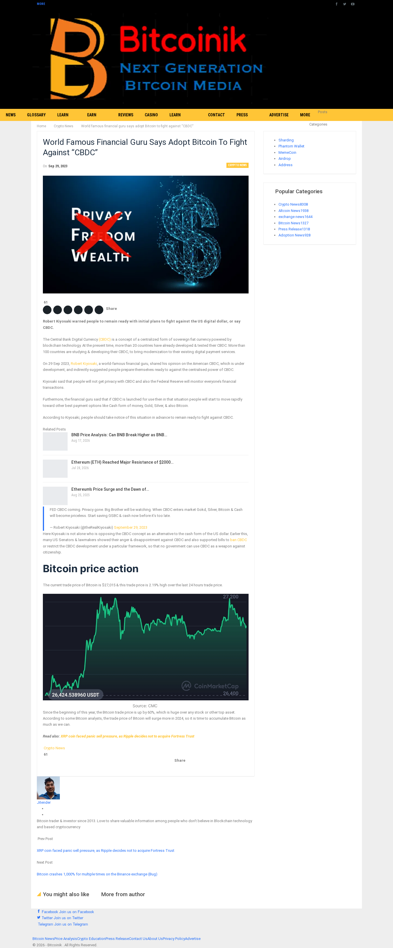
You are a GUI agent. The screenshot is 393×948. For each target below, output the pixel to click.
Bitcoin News (293, 223)
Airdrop (284, 158)
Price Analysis (65, 938)
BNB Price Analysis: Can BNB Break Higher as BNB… (119, 435)
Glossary (36, 115)
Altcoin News (293, 210)
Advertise (279, 115)
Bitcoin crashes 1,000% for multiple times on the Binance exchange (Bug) (97, 874)
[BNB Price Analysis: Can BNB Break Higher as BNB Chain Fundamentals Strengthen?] (55, 441)
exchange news (295, 217)
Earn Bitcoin (94, 121)
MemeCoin (287, 152)
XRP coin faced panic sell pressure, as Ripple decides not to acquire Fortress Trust (127, 736)
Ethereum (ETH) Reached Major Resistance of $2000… (122, 462)
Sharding (286, 140)
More (41, 4)
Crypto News (237, 165)
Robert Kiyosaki (84, 363)
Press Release (243, 121)
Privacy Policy (174, 938)
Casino (151, 115)
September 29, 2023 (130, 527)
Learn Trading (65, 121)
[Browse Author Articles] (48, 787)
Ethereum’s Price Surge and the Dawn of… (110, 489)
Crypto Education (91, 938)
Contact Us (216, 121)
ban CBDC (238, 540)
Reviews (125, 115)
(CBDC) (105, 339)
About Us (155, 938)
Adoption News (294, 235)
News (11, 115)
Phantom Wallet (291, 146)
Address (285, 165)
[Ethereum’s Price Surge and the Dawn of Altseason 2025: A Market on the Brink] (55, 496)
